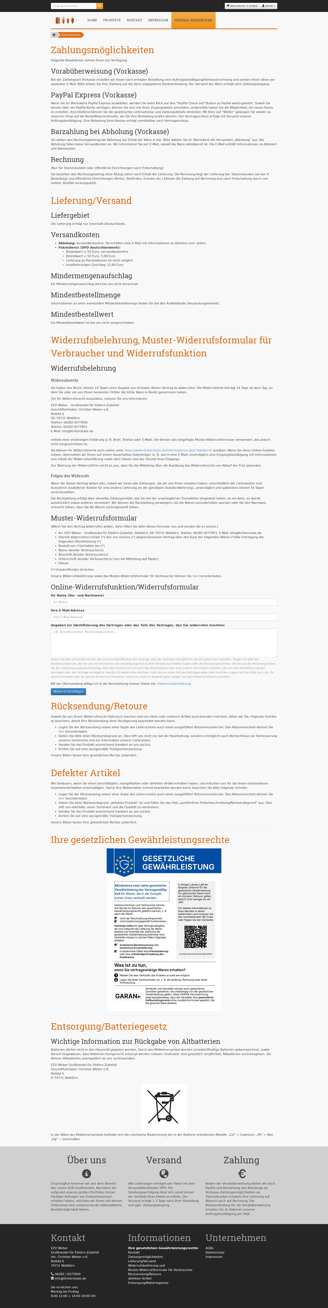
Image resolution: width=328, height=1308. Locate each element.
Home (92, 20)
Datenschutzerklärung (174, 684)
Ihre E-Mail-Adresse (67, 610)
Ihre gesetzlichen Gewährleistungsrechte (163, 1248)
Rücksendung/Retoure (144, 1274)
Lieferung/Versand (142, 1261)
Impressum (158, 20)
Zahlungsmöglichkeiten (145, 1257)
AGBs (210, 1248)
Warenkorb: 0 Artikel (243, 5)
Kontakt (134, 20)
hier (195, 576)
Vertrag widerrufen (193, 20)
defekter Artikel (139, 1278)
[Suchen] (99, 6)
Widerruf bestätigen (68, 691)
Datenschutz (215, 1252)
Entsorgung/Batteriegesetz (148, 1283)
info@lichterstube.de (70, 1278)
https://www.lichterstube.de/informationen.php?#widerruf (168, 450)
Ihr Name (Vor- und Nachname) (77, 595)
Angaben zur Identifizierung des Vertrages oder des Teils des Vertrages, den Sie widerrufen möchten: (138, 625)
